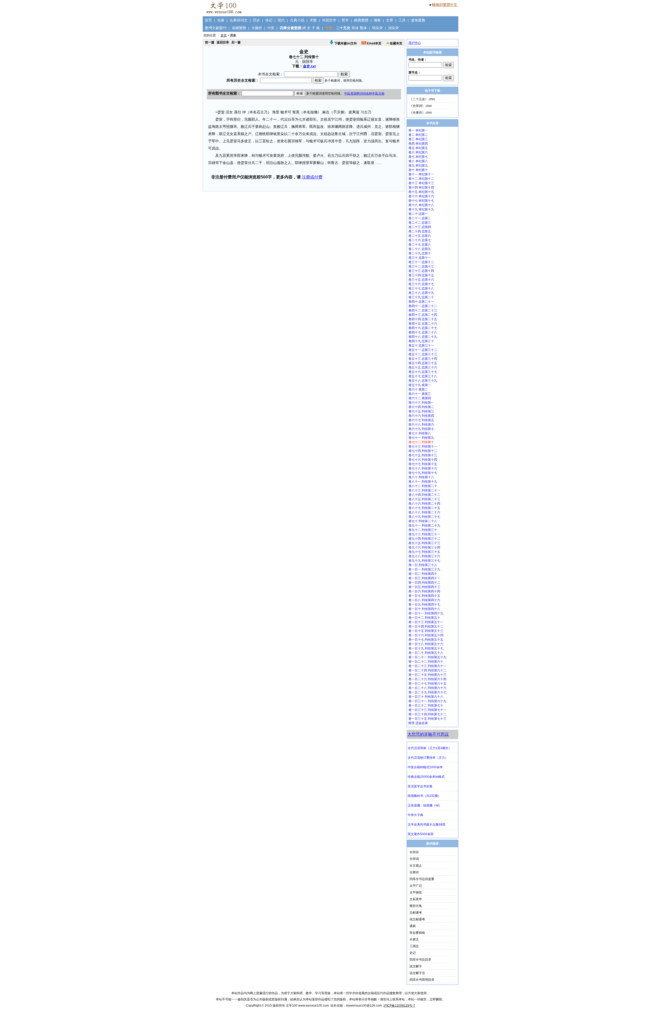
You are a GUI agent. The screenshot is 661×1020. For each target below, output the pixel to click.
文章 (389, 20)
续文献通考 (417, 919)
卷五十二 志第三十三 (422, 354)
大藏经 (256, 28)
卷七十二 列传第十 (421, 442)
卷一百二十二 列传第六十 (425, 661)
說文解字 (416, 966)
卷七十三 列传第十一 (422, 446)
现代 (281, 20)
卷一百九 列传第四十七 (424, 604)
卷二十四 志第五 (419, 231)
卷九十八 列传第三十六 (424, 556)
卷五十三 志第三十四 (422, 358)
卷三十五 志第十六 (421, 279)
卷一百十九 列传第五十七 (425, 648)
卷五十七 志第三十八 (422, 376)
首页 (208, 20)
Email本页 (373, 43)
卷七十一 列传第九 (421, 438)
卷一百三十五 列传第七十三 (427, 718)
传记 (268, 20)
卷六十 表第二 (418, 389)
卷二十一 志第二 (419, 218)
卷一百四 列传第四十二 (424, 582)
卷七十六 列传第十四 (422, 459)
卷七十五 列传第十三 (422, 455)
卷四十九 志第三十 (421, 341)
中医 (270, 28)
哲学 (345, 20)
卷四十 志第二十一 (421, 301)
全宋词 (414, 859)
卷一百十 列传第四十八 (424, 609)
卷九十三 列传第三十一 (424, 534)
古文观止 (416, 865)
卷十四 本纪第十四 (421, 187)
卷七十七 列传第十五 (422, 464)
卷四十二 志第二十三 (422, 310)
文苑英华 (416, 899)
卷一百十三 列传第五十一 (425, 622)
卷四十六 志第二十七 (422, 328)
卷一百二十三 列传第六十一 (427, 666)
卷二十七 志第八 (419, 244)
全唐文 (414, 939)
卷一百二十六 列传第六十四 (427, 679)
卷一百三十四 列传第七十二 (427, 714)
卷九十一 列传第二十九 (424, 525)
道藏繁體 (239, 28)
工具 (402, 20)
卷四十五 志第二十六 (422, 323)
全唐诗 (414, 872)
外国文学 (329, 20)
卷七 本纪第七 (418, 157)
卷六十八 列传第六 (421, 424)
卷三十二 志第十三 (421, 266)
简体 (355, 28)
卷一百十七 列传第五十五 (425, 639)
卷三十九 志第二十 (421, 297)
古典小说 (297, 20)
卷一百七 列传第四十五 (424, 596)
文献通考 (416, 912)
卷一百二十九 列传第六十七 (427, 692)
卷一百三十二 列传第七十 (425, 705)
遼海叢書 (418, 20)
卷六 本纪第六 (418, 152)
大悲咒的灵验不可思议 (428, 734)
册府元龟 (416, 906)
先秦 (220, 20)
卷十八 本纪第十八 (421, 205)
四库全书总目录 (420, 959)
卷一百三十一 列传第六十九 (427, 701)
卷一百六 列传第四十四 (424, 591)
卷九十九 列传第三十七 (424, 560)
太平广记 (416, 886)
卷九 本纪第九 (418, 165)
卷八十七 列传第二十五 (424, 508)
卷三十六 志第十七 (421, 284)
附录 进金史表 (418, 723)
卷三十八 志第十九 (421, 293)
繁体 (363, 28)
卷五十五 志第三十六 (422, 367)
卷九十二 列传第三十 (422, 530)
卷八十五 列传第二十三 (424, 499)
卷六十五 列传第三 (421, 411)
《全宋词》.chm (421, 106)
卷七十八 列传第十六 (422, 468)
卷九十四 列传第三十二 (424, 538)
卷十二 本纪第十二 (421, 179)
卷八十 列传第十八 (421, 477)
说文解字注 (417, 973)
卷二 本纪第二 (418, 135)
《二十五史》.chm (422, 99)
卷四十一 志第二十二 (422, 306)
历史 (256, 20)
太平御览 (416, 892)
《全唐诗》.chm (421, 112)
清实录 (393, 28)
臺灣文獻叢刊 (215, 28)
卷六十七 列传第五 (421, 420)
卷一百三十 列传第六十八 (425, 697)
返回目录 (223, 42)
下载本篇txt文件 (345, 43)
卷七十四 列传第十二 (422, 451)
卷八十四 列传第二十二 (424, 495)
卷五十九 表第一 (419, 385)
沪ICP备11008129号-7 (399, 1005)
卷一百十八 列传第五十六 (425, 644)
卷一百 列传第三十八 (422, 565)
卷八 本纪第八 (418, 161)
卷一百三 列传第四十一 (424, 578)
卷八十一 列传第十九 (422, 481)
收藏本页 (395, 43)
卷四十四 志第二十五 (422, 319)
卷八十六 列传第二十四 (424, 503)
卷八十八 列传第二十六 (424, 512)
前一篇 (209, 42)
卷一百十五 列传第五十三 (425, 631)
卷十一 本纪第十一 (421, 174)
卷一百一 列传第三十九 (424, 569)
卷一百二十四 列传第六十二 (427, 670)
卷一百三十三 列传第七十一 (427, 710)
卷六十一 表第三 (419, 394)
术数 (313, 20)
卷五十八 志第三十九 (422, 380)
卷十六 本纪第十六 (421, 196)
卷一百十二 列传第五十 (424, 617)
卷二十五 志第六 (419, 236)
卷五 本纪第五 (418, 148)
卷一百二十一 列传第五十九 (427, 657)
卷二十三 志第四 (419, 227)
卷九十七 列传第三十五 (424, 552)
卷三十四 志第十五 (421, 275)
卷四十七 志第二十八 (422, 332)
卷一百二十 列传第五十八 (425, 653)
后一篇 (236, 42)
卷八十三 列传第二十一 (424, 490)
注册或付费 (312, 177)
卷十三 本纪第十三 (421, 183)
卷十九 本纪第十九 (421, 209)
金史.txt (309, 66)
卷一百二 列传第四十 (422, 574)
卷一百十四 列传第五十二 (425, 626)
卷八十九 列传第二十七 (424, 517)
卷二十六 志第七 (419, 240)
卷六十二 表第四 (419, 398)
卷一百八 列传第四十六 (424, 600)
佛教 (377, 20)
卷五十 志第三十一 (421, 345)
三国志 (414, 946)
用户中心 (414, 43)
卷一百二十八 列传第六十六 (427, 688)
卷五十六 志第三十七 (422, 372)
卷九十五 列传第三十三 (424, 543)
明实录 (377, 28)
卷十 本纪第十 (418, 170)
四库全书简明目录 (422, 980)
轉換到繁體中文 (444, 5)
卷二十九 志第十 (419, 253)
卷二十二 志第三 (419, 222)
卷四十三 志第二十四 (422, 315)
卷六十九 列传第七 (421, 429)
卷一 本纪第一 (418, 130)
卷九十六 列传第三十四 (424, 547)
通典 (413, 926)
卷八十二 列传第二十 (422, 486)
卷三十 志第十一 (419, 258)
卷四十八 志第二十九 (422, 337)
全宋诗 (414, 852)
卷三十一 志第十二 (421, 262)
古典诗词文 (239, 20)
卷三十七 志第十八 (421, 288)
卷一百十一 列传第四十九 (425, 613)
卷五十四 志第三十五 (422, 363)
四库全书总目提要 (422, 879)
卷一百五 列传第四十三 (424, 587)
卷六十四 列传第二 (421, 407)
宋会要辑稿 (417, 933)
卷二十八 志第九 (419, 249)
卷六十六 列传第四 (421, 416)
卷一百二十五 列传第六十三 (427, 675)
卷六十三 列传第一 (421, 402)
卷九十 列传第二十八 (422, 521)
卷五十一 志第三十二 (422, 350)
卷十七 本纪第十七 (421, 200)
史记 (413, 953)
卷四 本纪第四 (418, 143)
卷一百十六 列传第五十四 (425, 635)
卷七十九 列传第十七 (422, 473)
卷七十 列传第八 (419, 433)
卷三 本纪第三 (418, 139)
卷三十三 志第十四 (421, 271)
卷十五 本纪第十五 (421, 192)
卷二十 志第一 (418, 214)
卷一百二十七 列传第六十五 (427, 683)
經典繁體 (361, 20)
